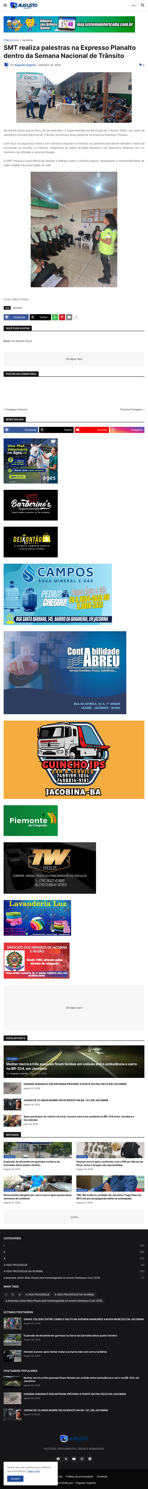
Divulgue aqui (74, 1007)
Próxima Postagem (131, 409)
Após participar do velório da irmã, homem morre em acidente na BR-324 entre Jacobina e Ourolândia (79, 1118)
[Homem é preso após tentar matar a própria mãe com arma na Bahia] (12, 1356)
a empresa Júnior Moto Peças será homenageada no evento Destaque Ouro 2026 (74, 1277)
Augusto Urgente (86, 1482)
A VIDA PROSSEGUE (74, 1264)
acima (74, 1217)
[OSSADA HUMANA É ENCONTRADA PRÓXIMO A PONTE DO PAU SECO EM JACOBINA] (12, 1088)
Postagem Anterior (16, 409)
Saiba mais (33, 1471)
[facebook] (58, 1459)
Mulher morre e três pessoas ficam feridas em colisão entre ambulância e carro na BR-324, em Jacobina (81, 1379)
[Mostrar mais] (76, 317)
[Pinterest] (62, 317)
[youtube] (74, 1459)
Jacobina (27, 40)
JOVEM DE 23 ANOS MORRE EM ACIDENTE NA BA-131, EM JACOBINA (66, 1100)
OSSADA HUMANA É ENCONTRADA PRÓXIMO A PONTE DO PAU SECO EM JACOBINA (75, 1083)
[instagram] (82, 1459)
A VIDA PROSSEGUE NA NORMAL (74, 1271)
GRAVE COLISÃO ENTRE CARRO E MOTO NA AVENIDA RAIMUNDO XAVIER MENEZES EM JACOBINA (84, 1319)
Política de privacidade (79, 1476)
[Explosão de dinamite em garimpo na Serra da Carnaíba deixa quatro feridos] (12, 1340)
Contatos (102, 1476)
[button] (5, 5)
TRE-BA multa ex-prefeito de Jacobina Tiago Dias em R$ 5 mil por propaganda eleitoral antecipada (108, 1196)
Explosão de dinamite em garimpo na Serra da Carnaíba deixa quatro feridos (32, 1163)
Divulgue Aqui (74, 358)
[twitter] (66, 1459)
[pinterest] (90, 1459)
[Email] (69, 317)
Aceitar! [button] (15, 1478)
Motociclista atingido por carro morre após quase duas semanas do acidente (37, 1196)
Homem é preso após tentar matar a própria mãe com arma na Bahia (65, 1351)
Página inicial (11, 40)
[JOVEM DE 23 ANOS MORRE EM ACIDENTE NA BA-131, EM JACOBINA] (12, 1104)
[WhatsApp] (55, 317)
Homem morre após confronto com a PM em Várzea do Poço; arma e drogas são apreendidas (109, 1163)
